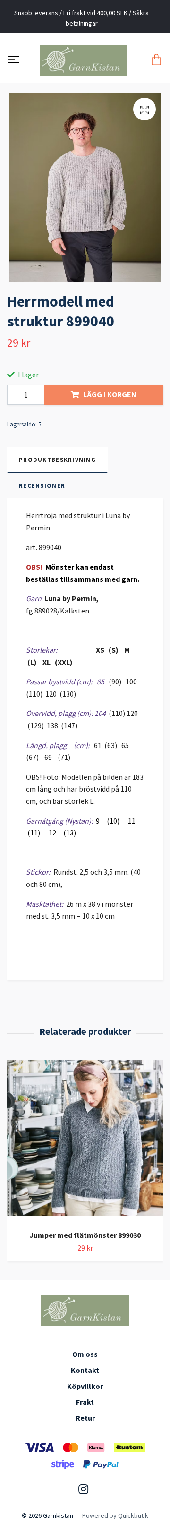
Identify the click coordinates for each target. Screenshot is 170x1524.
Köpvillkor (85, 1386)
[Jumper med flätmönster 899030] (85, 1141)
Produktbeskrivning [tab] (57, 459)
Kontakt (85, 1370)
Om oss (85, 1354)
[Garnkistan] (83, 60)
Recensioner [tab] (42, 485)
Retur (85, 1417)
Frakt (85, 1401)
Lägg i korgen (109, 394)
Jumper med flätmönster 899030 (85, 1235)
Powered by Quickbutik (115, 1515)
